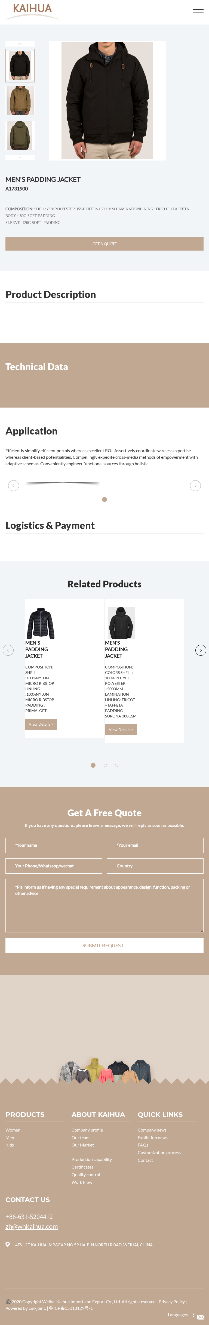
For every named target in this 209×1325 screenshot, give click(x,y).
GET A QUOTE (105, 243)
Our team (81, 1137)
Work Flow (82, 1182)
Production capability (92, 1159)
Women (12, 1129)
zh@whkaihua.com (31, 1226)
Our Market (83, 1144)
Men (9, 1137)
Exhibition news (153, 1137)
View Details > (41, 724)
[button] (104, 499)
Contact (145, 1160)
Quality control (86, 1174)
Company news (152, 1129)
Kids (9, 1144)
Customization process (159, 1152)
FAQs (143, 1144)
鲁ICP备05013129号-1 (71, 1308)
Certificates (82, 1166)
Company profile (87, 1129)
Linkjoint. (38, 1308)
